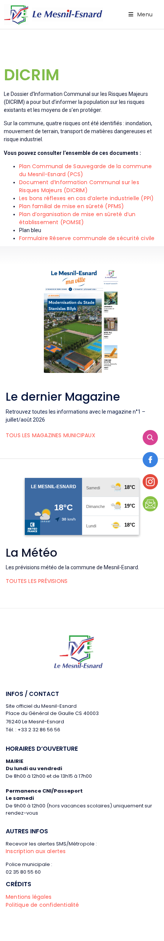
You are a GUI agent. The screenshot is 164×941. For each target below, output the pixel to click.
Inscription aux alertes (36, 851)
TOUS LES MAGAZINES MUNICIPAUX (50, 435)
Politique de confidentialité (42, 905)
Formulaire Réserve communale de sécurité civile (86, 238)
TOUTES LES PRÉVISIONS (37, 581)
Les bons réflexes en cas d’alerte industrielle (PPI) (86, 198)
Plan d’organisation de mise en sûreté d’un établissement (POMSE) (77, 218)
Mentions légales (28, 897)
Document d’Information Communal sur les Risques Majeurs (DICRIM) (79, 186)
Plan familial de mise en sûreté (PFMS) (71, 206)
